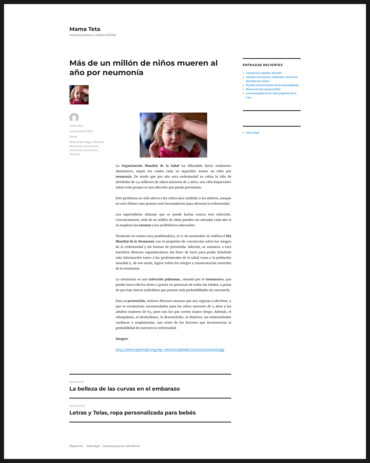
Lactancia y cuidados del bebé (264, 73)
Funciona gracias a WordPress (121, 446)
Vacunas (74, 154)
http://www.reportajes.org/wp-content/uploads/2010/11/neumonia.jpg (170, 349)
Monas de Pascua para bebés (263, 89)
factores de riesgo (80, 141)
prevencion (91, 150)
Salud (73, 136)
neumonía (76, 150)
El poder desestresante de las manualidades (272, 85)
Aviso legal (252, 132)
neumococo (90, 146)
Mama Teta (84, 29)
